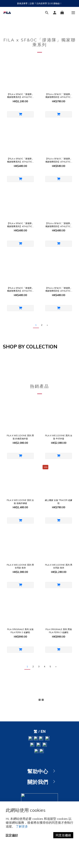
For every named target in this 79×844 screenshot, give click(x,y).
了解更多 (22, 826)
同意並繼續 (63, 835)
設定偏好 (12, 835)
